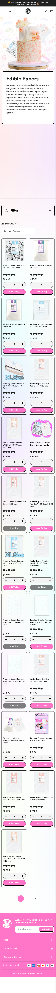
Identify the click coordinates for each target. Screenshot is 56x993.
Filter (14, 210)
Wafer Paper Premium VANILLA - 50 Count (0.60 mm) (39, 563)
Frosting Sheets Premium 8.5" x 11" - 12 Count (41, 326)
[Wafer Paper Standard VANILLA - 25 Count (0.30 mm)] (41, 487)
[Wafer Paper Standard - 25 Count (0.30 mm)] (41, 664)
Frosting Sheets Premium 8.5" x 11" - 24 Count (13, 267)
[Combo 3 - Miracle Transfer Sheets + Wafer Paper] (14, 724)
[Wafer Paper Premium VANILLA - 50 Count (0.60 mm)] (41, 546)
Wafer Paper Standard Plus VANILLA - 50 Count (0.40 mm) (14, 859)
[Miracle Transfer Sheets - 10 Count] (14, 310)
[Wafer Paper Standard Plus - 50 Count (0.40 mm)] (14, 783)
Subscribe (46, 929)
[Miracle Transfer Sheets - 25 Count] (41, 251)
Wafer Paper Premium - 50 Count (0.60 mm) (14, 503)
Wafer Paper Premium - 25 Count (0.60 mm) (41, 798)
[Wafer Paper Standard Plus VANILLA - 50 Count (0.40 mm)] (14, 842)
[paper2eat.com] (27, 11)
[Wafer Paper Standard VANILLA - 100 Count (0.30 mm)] (14, 428)
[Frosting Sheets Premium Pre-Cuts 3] (41, 605)
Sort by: (8, 231)
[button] (9, 275)
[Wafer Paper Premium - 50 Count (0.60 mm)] (14, 487)
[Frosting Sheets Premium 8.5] (14, 251)
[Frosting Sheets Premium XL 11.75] (14, 369)
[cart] (51, 11)
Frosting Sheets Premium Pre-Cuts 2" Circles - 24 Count (13, 622)
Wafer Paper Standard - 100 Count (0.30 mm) (40, 385)
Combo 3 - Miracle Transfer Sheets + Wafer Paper (13, 740)
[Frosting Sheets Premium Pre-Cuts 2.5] (14, 664)
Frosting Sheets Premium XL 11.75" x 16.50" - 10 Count (13, 563)
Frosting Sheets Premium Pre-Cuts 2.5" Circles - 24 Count (14, 681)
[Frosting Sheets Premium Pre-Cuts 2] (14, 605)
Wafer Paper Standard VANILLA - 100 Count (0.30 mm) (12, 445)
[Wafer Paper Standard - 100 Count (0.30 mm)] (41, 369)
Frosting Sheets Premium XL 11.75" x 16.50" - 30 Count (13, 386)
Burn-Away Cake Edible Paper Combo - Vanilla (40, 444)
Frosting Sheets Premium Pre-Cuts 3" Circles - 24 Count (41, 622)
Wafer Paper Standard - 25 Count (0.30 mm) (40, 680)
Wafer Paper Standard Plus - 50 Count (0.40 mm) (14, 798)
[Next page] (35, 898)
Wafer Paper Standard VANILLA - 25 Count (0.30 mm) (41, 504)
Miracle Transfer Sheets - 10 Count (14, 326)
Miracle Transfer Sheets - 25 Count (41, 267)
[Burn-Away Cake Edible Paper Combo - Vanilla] (41, 428)
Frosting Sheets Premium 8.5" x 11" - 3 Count (41, 739)
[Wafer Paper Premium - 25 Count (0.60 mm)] (41, 783)
